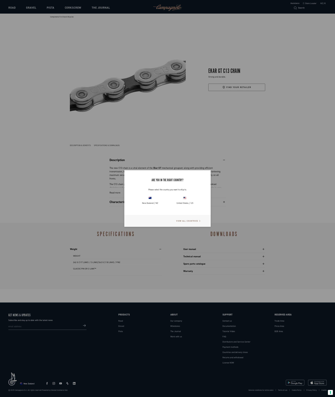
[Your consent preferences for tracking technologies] (330, 392)
